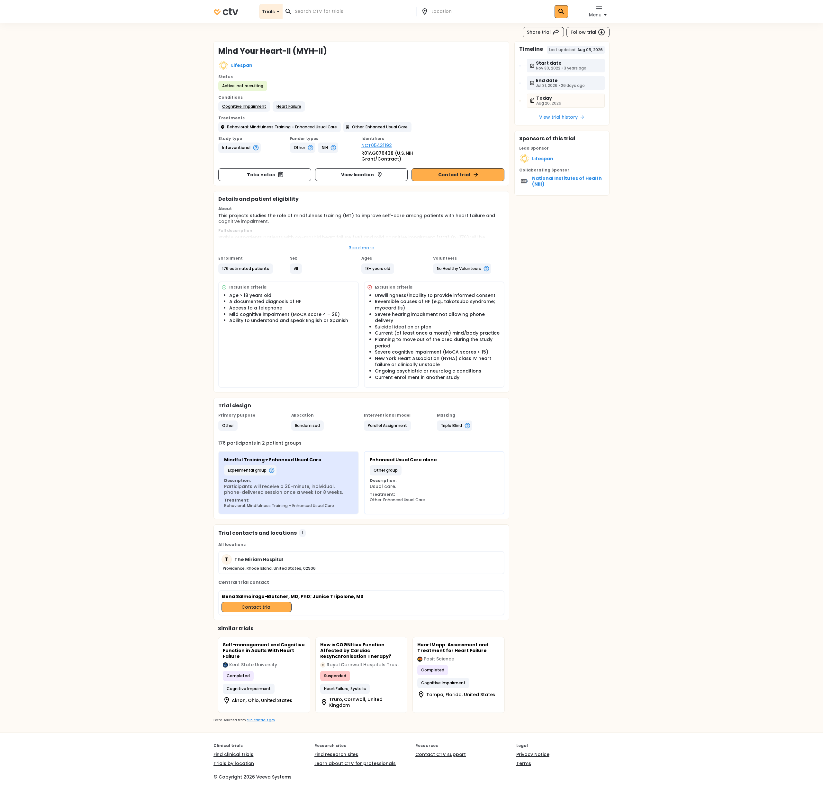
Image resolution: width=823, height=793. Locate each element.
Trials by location (233, 763)
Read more (361, 248)
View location (357, 174)
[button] (244, 106)
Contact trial (454, 174)
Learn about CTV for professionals (355, 763)
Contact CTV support (440, 754)
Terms (523, 763)
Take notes (261, 174)
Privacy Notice (532, 754)
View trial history (558, 117)
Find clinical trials (233, 754)
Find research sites (336, 754)
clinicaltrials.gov (261, 720)
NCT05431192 (376, 145)
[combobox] (353, 11)
